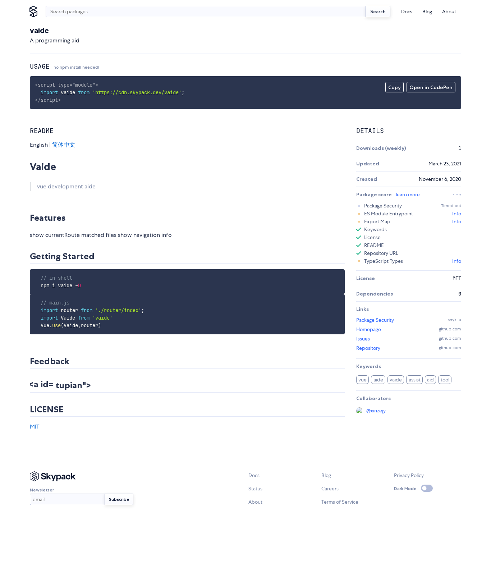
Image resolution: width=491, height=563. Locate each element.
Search (378, 11)
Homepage (368, 329)
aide (378, 379)
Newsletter (42, 490)
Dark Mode (405, 488)
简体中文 (63, 144)
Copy (394, 87)
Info (456, 213)
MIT (35, 426)
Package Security (375, 320)
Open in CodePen (431, 87)
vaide (396, 379)
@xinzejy (376, 410)
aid (430, 379)
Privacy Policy (409, 475)
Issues (363, 338)
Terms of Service (339, 502)
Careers (330, 488)
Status (255, 488)
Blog (427, 11)
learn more (408, 194)
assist (415, 379)
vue (362, 379)
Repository (368, 348)
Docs (406, 11)
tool (445, 379)
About (449, 11)
